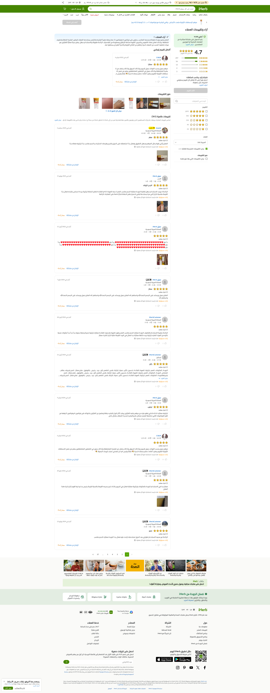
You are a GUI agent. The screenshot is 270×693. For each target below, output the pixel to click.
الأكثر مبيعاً (84, 15)
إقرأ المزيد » (120, 684)
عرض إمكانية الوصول (127, 630)
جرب (77, 15)
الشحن (96, 637)
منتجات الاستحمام (184, 15)
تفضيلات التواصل (93, 643)
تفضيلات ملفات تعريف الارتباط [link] (138, 688)
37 (98, 554)
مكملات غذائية (203, 15)
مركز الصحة (131, 627)
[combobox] (191, 142)
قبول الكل (8, 688)
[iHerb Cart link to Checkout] (64, 9)
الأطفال (153, 15)
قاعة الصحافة (166, 630)
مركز (135, 566)
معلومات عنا (203, 627)
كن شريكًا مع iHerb (164, 633)
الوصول (110, 688)
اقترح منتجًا (95, 630)
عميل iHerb (157, 176)
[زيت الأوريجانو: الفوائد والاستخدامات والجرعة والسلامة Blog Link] (155, 568)
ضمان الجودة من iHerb (199, 643)
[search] (176, 101)
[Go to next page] (93, 554)
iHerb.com (204, 681)
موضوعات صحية (109, 15)
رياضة (194, 15)
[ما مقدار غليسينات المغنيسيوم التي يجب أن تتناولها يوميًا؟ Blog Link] (74, 568)
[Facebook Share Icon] (204, 667)
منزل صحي (161, 15)
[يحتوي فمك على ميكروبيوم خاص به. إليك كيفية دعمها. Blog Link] (94, 568)
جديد (71, 15)
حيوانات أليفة (144, 15)
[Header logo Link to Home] (203, 9)
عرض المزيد (164, 77)
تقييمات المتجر (202, 630)
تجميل (175, 15)
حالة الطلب (95, 633)
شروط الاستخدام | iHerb (120, 688)
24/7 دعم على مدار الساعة (89, 627)
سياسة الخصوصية (104, 672)
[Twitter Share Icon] (198, 667)
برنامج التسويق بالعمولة (198, 637)
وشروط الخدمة (124, 674)
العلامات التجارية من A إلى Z (126, 15)
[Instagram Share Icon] (177, 667)
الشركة (168, 627)
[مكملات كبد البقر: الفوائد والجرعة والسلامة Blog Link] (176, 568)
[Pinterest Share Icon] (184, 667)
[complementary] (137, 688)
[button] (63, 2)
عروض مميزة (94, 15)
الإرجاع (96, 640)
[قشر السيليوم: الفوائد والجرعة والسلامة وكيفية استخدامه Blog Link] (115, 568)
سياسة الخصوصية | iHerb (155, 688)
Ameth (158, 128)
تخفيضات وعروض (129, 633)
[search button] (90, 8)
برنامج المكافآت (201, 633)
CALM (158, 57)
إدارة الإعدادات (20, 688)
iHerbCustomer (155, 317)
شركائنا (10, 684)
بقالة (168, 15)
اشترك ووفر (203, 640)
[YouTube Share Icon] (191, 667)
